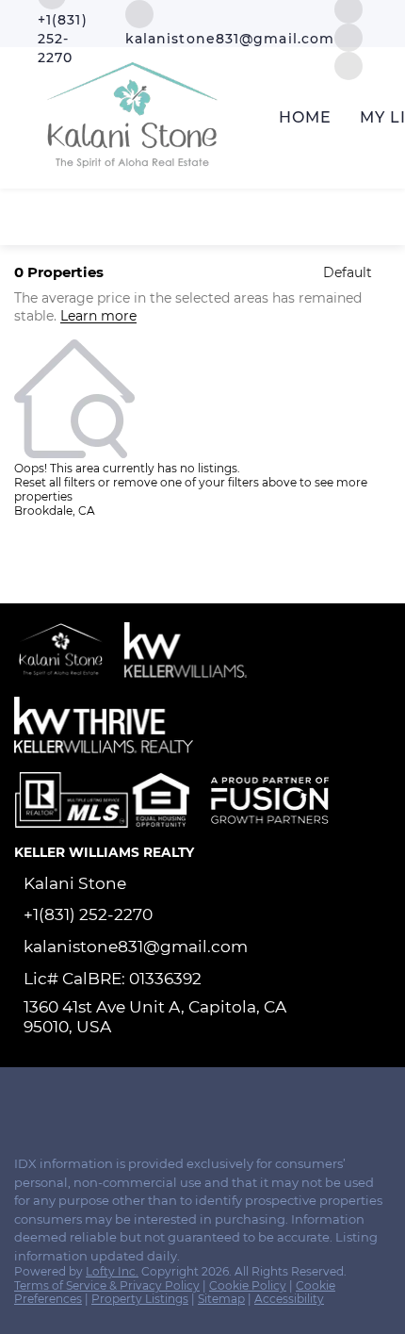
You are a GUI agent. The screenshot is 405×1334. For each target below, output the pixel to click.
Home (305, 117)
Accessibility (289, 1299)
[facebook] (22, 1100)
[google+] (136, 1100)
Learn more (98, 316)
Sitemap (221, 1299)
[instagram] (348, 36)
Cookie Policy (247, 1285)
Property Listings (139, 1299)
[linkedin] (60, 1100)
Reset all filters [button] (54, 482)
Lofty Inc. (112, 1271)
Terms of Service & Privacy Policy (107, 1285)
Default (347, 272)
